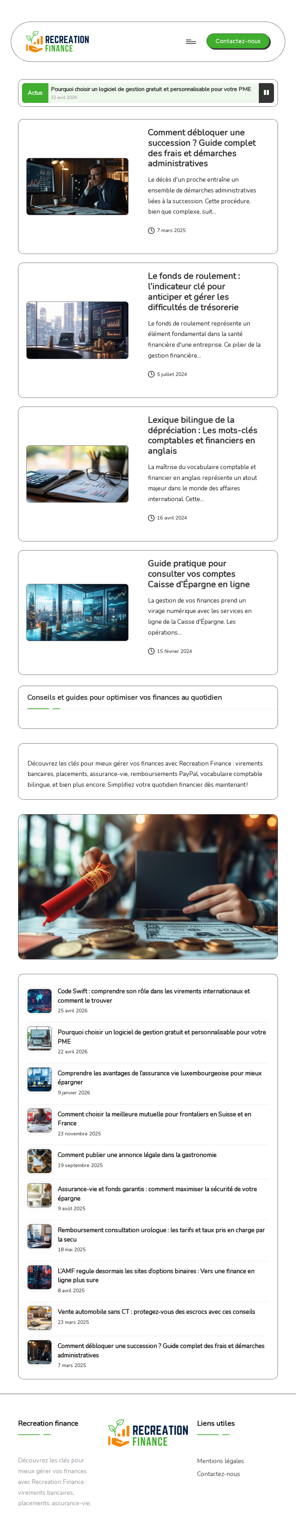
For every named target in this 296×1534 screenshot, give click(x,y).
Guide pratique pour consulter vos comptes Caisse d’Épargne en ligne (199, 574)
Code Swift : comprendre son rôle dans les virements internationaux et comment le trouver (154, 996)
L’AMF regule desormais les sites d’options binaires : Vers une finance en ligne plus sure (156, 1276)
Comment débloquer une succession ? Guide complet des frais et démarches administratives (202, 148)
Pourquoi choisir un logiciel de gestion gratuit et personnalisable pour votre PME (119, 89)
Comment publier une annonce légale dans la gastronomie (137, 1155)
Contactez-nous (218, 1474)
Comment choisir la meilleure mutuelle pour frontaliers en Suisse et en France (154, 1119)
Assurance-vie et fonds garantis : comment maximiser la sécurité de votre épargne (157, 1194)
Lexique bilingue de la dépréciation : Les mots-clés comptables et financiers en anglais (202, 435)
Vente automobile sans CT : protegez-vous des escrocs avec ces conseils (156, 1312)
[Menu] (190, 41)
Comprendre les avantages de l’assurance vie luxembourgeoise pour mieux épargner (160, 1078)
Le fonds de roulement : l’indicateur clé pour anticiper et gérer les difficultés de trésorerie (194, 291)
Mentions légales (220, 1461)
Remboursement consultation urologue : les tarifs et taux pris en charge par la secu (161, 1235)
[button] (238, 41)
